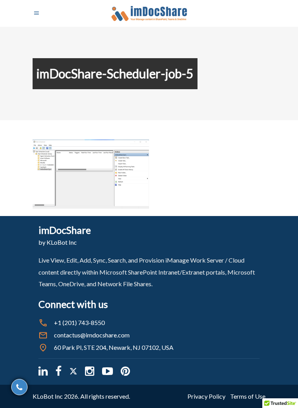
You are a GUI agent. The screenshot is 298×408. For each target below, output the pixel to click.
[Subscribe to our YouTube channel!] (107, 371)
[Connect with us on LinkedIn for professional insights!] (43, 371)
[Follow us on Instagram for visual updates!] (89, 371)
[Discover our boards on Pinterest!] (125, 371)
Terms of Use (247, 396)
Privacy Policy (206, 396)
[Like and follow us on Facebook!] (58, 371)
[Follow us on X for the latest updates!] (73, 371)
